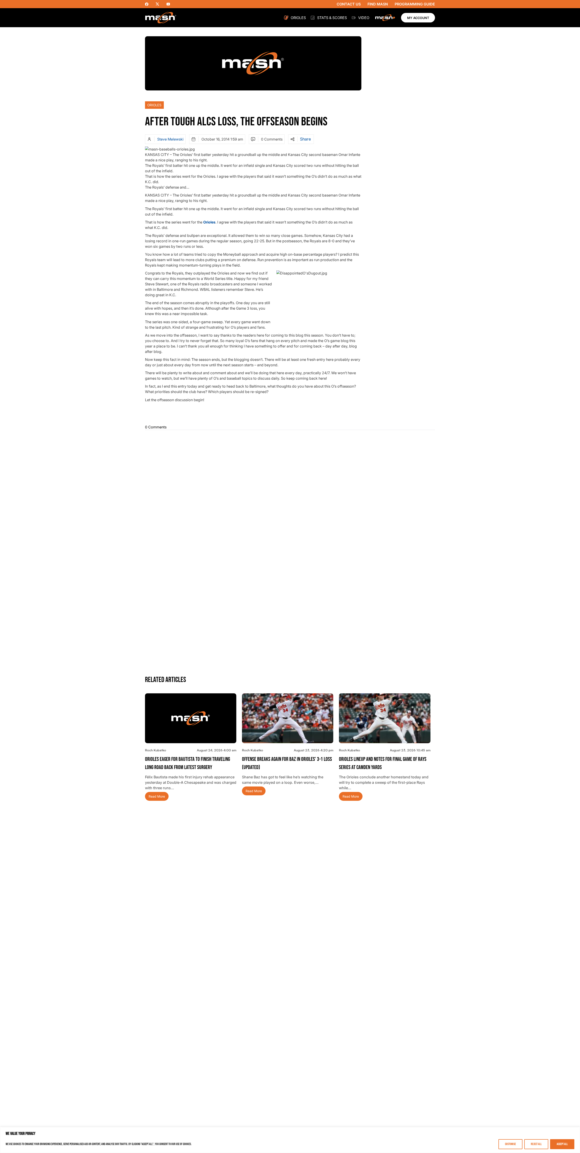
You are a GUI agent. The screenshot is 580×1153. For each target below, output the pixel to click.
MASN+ (385, 17)
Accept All (562, 1144)
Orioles (298, 17)
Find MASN (377, 4)
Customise (510, 1144)
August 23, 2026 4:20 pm (313, 750)
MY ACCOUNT (418, 18)
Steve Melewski (170, 139)
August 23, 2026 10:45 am (410, 750)
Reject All (536, 1144)
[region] (290, 1140)
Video (363, 17)
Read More (157, 796)
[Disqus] (290, 490)
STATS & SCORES (332, 17)
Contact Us (349, 4)
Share (305, 139)
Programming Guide (415, 4)
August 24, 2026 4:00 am (216, 750)
